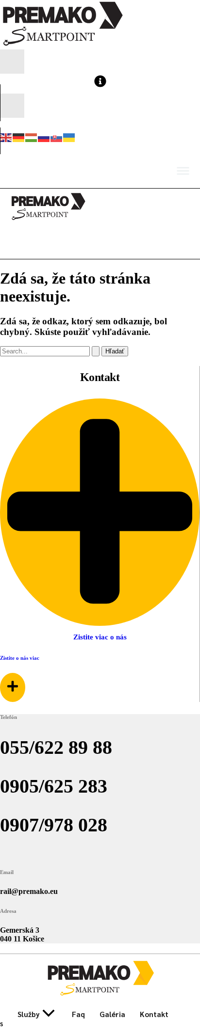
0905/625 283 (53, 786)
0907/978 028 (53, 825)
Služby (28, 1014)
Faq (78, 1014)
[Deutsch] (19, 136)
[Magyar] (31, 136)
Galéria (112, 1014)
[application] (48, 1014)
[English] (6, 136)
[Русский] (44, 136)
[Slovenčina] (56, 136)
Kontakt (154, 1014)
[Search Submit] (96, 351)
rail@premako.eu (29, 891)
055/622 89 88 (56, 747)
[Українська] (69, 136)
